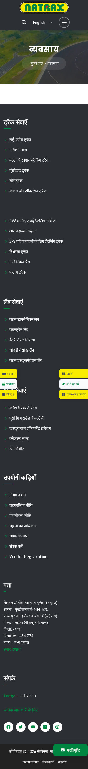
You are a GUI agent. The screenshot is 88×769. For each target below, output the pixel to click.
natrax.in (20, 695)
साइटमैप (62, 762)
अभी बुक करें (72, 384)
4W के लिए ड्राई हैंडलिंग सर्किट (32, 220)
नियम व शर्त (18, 494)
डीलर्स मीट (17, 448)
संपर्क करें (16, 546)
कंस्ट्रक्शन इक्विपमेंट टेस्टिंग (30, 428)
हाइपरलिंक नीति (21, 505)
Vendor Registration (28, 556)
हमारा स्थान (12, 649)
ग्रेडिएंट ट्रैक (19, 170)
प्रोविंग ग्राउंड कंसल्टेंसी (27, 418)
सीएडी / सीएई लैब (22, 350)
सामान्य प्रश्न (19, 535)
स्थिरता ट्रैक (19, 251)
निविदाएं (9, 394)
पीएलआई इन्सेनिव (76, 394)
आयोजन (10, 384)
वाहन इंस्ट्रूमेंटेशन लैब (26, 360)
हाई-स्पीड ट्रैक (20, 139)
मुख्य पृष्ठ (37, 63)
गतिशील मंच (18, 149)
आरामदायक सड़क (23, 230)
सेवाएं (69, 374)
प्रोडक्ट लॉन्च (19, 438)
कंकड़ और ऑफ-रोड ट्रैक (28, 190)
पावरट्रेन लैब (19, 329)
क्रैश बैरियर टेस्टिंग (23, 407)
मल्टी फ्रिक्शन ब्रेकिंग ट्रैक (29, 160)
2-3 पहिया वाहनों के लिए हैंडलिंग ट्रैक (36, 241)
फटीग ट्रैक (18, 271)
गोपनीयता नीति (20, 515)
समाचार (10, 374)
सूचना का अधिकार (23, 525)
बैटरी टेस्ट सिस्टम (22, 339)
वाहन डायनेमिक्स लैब (24, 319)
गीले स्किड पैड (20, 261)
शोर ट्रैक (16, 180)
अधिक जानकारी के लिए (20, 709)
